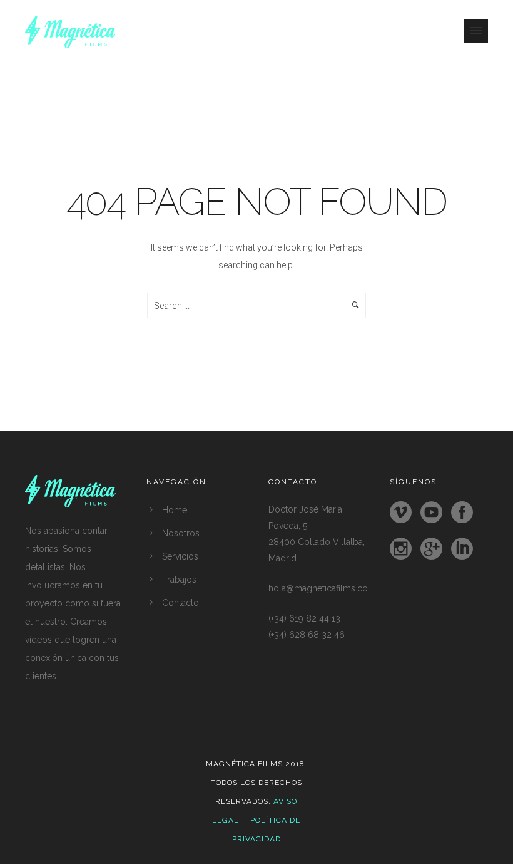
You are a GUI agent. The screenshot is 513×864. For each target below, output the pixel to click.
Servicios (180, 556)
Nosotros (181, 533)
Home (174, 510)
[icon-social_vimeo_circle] (404, 513)
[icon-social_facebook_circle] (465, 513)
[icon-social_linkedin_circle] (462, 549)
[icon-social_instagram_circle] (404, 549)
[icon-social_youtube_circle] (434, 513)
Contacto (180, 603)
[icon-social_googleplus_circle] (434, 549)
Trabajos (179, 580)
